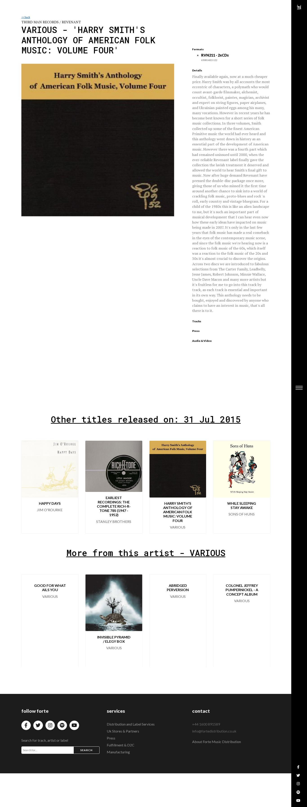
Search (86, 750)
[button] (263, 487)
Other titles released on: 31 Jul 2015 (146, 419)
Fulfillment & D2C (120, 745)
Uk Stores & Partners (123, 731)
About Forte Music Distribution (216, 741)
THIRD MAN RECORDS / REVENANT (51, 22)
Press (111, 738)
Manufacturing (118, 752)
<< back (25, 17)
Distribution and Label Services (131, 724)
